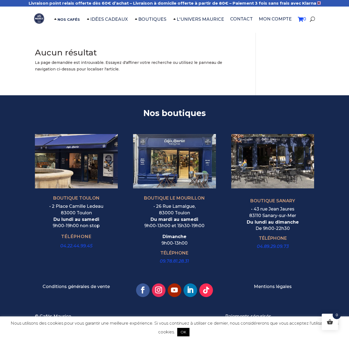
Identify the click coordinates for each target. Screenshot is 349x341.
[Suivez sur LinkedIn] (190, 290)
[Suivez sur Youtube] (174, 290)
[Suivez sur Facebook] (143, 290)
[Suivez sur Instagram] (159, 290)
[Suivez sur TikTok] (206, 290)
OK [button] (183, 332)
